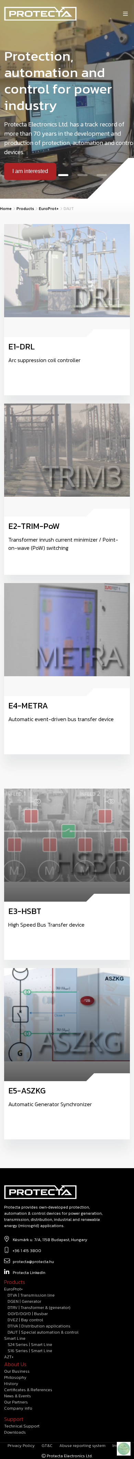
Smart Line (14, 1338)
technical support (22, 1426)
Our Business (17, 1371)
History (11, 1384)
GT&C (47, 1446)
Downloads (15, 1432)
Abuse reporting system (82, 1446)
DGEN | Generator (24, 1301)
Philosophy (15, 1377)
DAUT (69, 209)
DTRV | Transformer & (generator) (39, 1308)
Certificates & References (28, 1390)
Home (6, 209)
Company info (18, 1408)
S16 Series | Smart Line (30, 1351)
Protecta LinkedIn (29, 1273)
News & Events (17, 1396)
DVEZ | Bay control (25, 1320)
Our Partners (16, 1402)
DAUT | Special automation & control (43, 1332)
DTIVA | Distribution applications (39, 1326)
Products (25, 209)
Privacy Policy (21, 1446)
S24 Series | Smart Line (30, 1344)
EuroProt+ (49, 209)
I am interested (30, 171)
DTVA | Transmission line (31, 1295)
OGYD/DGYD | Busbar (28, 1314)
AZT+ (8, 1357)
